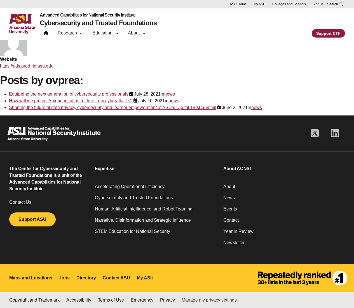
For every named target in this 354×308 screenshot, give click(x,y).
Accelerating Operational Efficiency (130, 186)
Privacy (167, 300)
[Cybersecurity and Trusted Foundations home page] (46, 34)
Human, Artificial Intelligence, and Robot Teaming (144, 209)
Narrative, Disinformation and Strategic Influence (143, 220)
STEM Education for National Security (132, 231)
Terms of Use (111, 300)
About (229, 186)
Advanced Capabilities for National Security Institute (87, 15)
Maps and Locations (30, 277)
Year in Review (238, 231)
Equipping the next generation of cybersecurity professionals (68, 94)
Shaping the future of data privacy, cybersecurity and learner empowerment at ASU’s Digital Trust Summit (112, 107)
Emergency (142, 300)
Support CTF (328, 33)
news (169, 94)
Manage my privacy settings (209, 300)
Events (230, 209)
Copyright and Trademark (34, 300)
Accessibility (78, 300)
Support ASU (32, 219)
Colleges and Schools (289, 4)
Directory (86, 277)
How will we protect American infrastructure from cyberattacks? (71, 100)
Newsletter (234, 242)
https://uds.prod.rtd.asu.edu (26, 66)
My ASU (260, 4)
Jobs (64, 277)
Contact (231, 220)
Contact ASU (116, 277)
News (229, 197)
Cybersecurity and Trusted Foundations (98, 23)
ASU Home (238, 4)
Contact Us (20, 202)
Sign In (318, 4)
